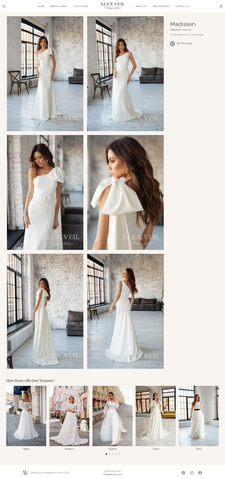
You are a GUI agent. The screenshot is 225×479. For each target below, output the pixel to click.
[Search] (4, 6)
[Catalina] (112, 416)
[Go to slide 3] (112, 454)
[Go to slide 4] (115, 454)
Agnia (26, 449)
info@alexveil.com (112, 474)
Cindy (156, 449)
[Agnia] (26, 416)
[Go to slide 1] (106, 454)
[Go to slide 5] (119, 454)
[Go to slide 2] (109, 454)
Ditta (198, 449)
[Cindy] (156, 416)
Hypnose (186, 29)
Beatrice (69, 449)
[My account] (221, 6)
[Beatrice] (69, 416)
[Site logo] (112, 6)
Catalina (112, 449)
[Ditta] (199, 416)
